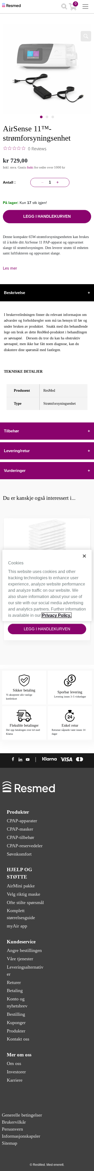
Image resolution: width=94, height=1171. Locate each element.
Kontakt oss (18, 1039)
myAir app (17, 926)
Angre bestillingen (24, 950)
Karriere (14, 1080)
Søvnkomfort (19, 854)
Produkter (16, 1030)
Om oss (14, 1063)
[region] (47, 585)
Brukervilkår (14, 1122)
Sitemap (9, 1143)
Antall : (10, 182)
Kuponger (16, 1022)
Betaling (15, 990)
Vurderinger (47, 470)
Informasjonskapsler (21, 1136)
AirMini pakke (21, 885)
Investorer (16, 1071)
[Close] (84, 556)
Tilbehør (47, 431)
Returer (14, 982)
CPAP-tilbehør (20, 837)
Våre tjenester (20, 958)
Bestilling (16, 1014)
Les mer (10, 268)
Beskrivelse (47, 292)
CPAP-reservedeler (25, 845)
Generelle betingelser (22, 1115)
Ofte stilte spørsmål (25, 902)
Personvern (12, 1129)
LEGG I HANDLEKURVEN (47, 216)
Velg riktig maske (23, 894)
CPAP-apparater (22, 820)
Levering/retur (47, 451)
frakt (30, 167)
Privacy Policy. (56, 615)
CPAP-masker (20, 829)
